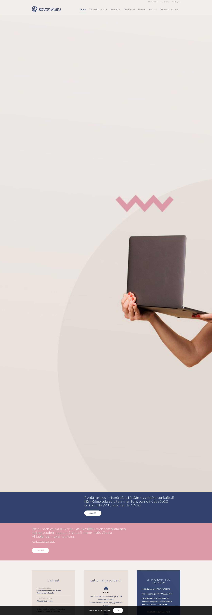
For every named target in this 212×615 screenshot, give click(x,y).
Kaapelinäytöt (165, 2)
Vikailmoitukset (153, 2)
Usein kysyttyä (176, 2)
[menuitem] (153, 1)
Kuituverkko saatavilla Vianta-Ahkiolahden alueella (49, 592)
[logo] (48, 9)
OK (118, 610)
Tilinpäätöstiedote (45, 601)
